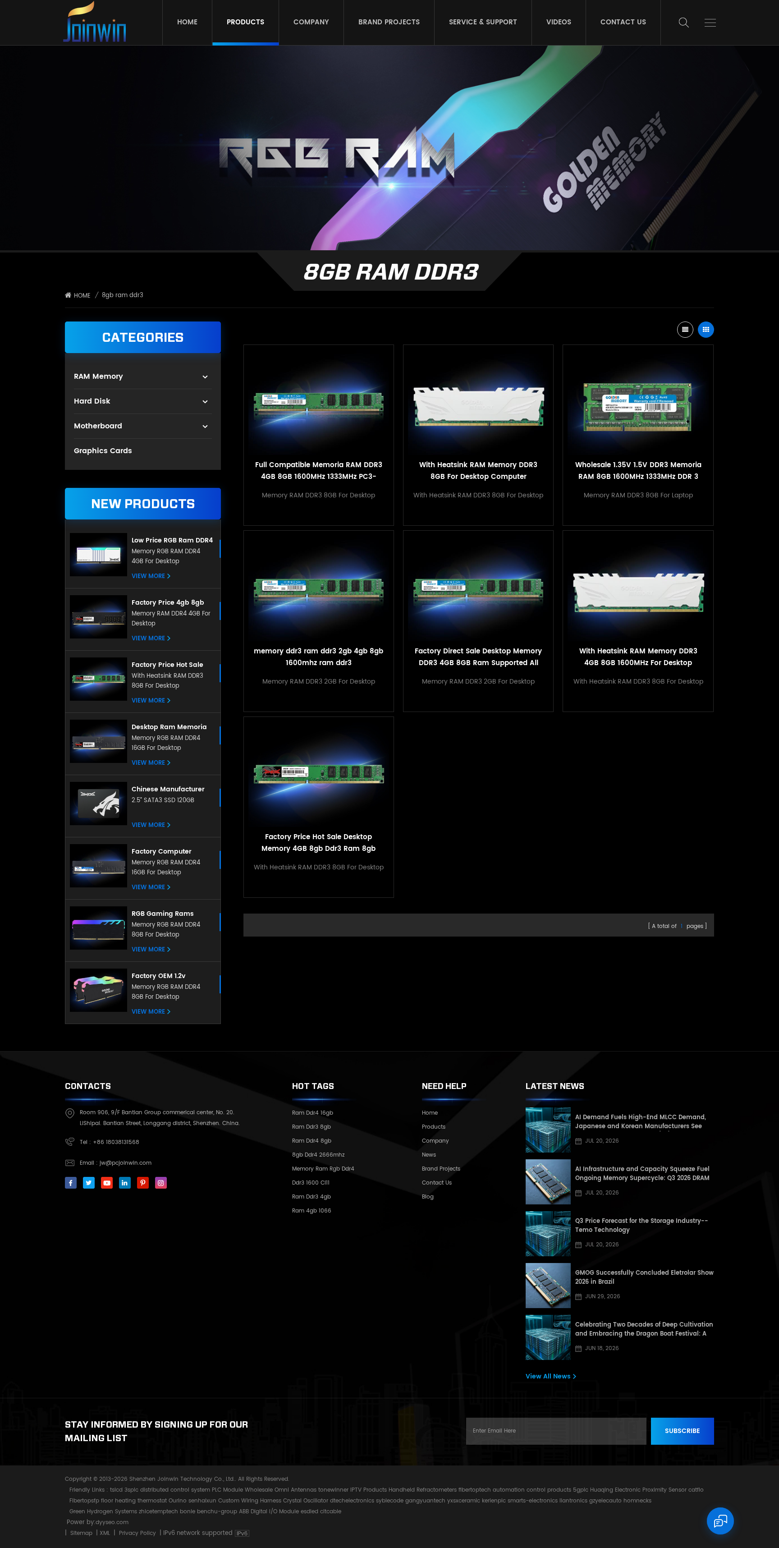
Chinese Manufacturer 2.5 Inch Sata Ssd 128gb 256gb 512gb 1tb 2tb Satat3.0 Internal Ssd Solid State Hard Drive (170, 789)
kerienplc (494, 1501)
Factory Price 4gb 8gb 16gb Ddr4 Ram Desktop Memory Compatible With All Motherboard (171, 602)
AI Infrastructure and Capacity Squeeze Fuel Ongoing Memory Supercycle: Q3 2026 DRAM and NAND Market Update (642, 1174)
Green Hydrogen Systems (103, 1511)
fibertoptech (474, 1490)
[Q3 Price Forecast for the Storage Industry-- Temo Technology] (548, 1233)
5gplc (580, 1490)
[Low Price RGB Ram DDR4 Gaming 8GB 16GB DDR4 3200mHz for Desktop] (98, 554)
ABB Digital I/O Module (269, 1511)
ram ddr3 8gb (311, 1127)
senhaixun (202, 1501)
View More (148, 576)
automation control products (532, 1490)
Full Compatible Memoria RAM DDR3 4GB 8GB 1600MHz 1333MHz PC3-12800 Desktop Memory (318, 471)
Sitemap (81, 1533)
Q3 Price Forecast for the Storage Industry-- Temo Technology (641, 1226)
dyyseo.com (112, 1522)
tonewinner (333, 1490)
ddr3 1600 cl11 (311, 1183)
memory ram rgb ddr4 (323, 1169)
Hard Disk (92, 401)
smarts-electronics (533, 1501)
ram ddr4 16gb (312, 1113)
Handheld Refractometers (423, 1490)
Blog (428, 1197)
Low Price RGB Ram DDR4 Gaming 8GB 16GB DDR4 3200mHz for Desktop (172, 540)
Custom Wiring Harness (249, 1501)
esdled (309, 1511)
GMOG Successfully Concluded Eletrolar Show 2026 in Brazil (644, 1278)
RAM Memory (98, 376)
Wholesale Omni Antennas (280, 1490)
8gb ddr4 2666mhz (318, 1155)
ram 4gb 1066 (311, 1211)
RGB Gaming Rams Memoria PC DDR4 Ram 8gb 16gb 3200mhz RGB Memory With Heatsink (170, 914)
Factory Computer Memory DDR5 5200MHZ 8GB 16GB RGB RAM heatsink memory (171, 851)
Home (187, 22)
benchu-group (217, 1511)
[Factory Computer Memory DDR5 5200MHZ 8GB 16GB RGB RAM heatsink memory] (98, 865)
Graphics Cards (103, 451)
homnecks (637, 1501)
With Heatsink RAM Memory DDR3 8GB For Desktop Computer (478, 470)
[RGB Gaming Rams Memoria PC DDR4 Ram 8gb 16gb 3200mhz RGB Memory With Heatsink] (98, 928)
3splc (131, 1490)
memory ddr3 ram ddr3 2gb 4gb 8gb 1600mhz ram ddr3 (318, 657)
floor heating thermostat (134, 1501)
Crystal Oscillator (305, 1501)
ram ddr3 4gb (311, 1197)
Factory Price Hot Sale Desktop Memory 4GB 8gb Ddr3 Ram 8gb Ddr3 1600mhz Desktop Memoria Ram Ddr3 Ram (172, 665)
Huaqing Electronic (615, 1490)
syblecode (389, 1501)
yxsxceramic (463, 1501)
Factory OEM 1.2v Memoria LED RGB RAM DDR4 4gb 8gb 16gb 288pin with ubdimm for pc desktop (171, 976)
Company (311, 22)
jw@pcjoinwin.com (125, 1163)
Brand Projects (389, 22)
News (429, 1155)
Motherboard (98, 426)
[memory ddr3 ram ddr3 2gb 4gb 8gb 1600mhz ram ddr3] (318, 588)
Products (245, 22)
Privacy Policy (137, 1533)
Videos (558, 22)
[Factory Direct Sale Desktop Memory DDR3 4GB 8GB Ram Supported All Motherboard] (478, 588)
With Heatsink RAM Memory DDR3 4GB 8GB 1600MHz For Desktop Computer (638, 657)
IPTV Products (368, 1490)
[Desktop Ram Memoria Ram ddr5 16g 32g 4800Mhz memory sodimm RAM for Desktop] (98, 741)
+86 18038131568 (116, 1142)
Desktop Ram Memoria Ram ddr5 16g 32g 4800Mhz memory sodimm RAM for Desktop (169, 727)
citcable (330, 1511)
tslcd (116, 1490)
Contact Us (623, 22)
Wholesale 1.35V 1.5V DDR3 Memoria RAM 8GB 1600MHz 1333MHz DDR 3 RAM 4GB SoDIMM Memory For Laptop (638, 471)
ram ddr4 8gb (311, 1141)
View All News (548, 1376)
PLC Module (227, 1490)
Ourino (178, 1501)
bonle (187, 1511)
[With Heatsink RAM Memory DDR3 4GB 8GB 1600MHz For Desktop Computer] (638, 588)
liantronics (573, 1501)
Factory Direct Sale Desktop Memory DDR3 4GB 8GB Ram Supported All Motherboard (478, 657)
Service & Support (483, 22)
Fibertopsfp (84, 1501)
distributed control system (175, 1490)
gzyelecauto (605, 1501)
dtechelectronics (352, 1501)
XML (105, 1533)
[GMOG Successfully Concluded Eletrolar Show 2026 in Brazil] (548, 1285)
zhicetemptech (158, 1511)
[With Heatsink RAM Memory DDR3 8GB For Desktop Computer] (478, 402)
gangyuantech (425, 1501)
